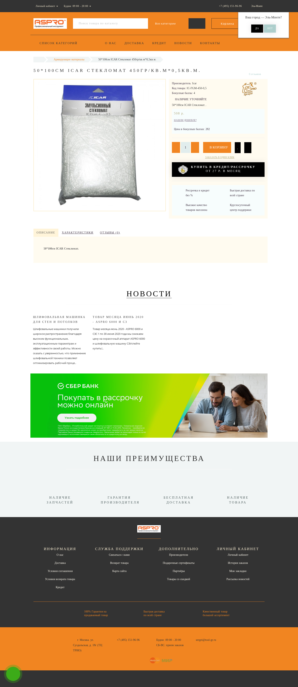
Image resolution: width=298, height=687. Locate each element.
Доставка (134, 43)
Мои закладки (238, 571)
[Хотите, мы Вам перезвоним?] (13, 674)
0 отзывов (255, 74)
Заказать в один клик (219, 157)
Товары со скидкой (178, 579)
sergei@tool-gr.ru (206, 639)
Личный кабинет (238, 554)
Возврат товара (119, 562)
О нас (110, 43)
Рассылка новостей (238, 579)
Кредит (159, 43)
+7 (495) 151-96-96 (128, 639)
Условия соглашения (60, 571)
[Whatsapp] (194, 645)
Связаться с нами (119, 554)
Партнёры (179, 571)
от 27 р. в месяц (223, 169)
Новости (183, 43)
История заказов (238, 562)
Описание (45, 232)
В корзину (218, 147)
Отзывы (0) (110, 232)
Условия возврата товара (60, 579)
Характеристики (77, 232)
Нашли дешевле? (185, 120)
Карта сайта (119, 571)
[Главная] (39, 59)
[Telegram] (200, 645)
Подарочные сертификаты (178, 562)
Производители (178, 554)
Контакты (210, 43)
